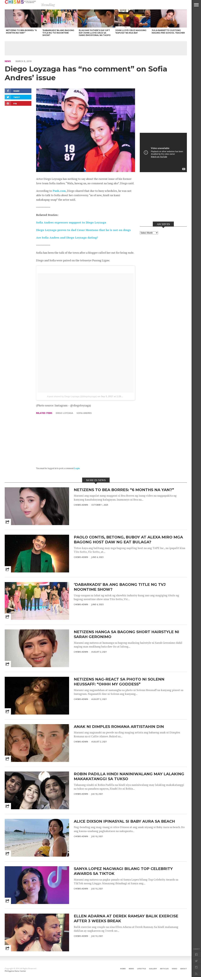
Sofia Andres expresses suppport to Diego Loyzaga (71, 222)
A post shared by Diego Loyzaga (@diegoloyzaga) (72, 396)
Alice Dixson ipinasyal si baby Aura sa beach (124, 821)
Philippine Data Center (15, 971)
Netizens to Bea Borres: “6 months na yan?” (124, 489)
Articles (164, 968)
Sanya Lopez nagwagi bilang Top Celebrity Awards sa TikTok (123, 871)
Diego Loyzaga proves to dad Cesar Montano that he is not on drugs (83, 230)
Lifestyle (141, 968)
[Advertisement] (96, 48)
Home (123, 968)
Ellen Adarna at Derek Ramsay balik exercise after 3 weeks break (126, 918)
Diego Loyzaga (64, 412)
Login (77, 468)
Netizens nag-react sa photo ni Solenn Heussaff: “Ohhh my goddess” (119, 681)
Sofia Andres (84, 412)
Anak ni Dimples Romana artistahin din (119, 726)
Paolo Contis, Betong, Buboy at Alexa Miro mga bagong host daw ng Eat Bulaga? (128, 539)
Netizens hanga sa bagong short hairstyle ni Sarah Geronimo (126, 634)
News (8, 61)
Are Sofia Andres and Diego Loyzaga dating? (67, 237)
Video (174, 968)
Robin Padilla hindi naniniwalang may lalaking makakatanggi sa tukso (129, 776)
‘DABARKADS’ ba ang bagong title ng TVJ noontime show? (120, 587)
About (183, 968)
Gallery (153, 968)
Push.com (59, 191)
